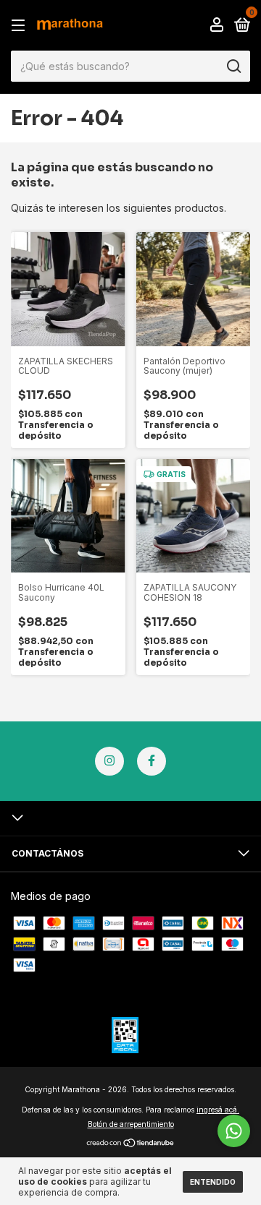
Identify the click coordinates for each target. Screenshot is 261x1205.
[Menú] (20, 25)
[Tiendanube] (131, 1144)
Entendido (213, 1182)
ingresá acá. (217, 1109)
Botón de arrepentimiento (131, 1124)
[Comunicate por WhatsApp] (234, 1131)
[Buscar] (233, 66)
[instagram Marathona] (109, 761)
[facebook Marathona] (151, 761)
